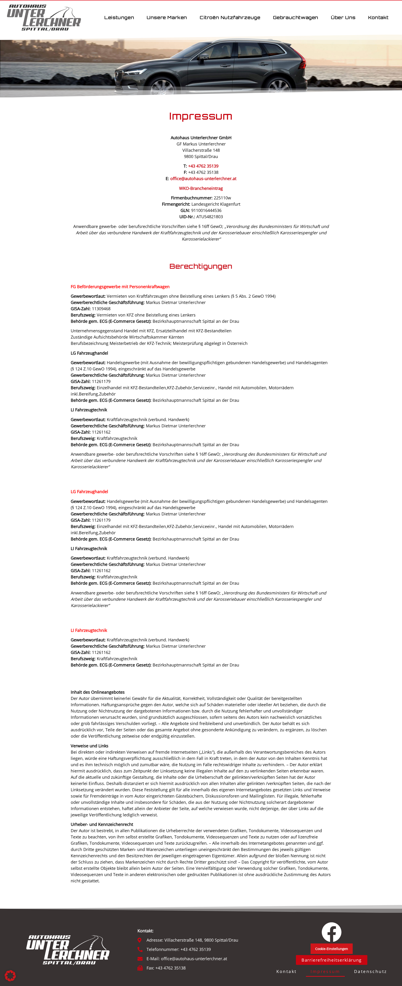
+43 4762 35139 (203, 166)
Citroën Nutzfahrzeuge (230, 17)
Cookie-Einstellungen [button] (331, 948)
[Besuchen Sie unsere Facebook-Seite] (332, 932)
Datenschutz (370, 971)
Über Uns (343, 17)
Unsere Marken (167, 17)
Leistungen (119, 17)
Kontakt (378, 17)
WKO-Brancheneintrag (201, 188)
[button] (10, 976)
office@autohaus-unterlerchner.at (203, 178)
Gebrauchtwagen (295, 17)
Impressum (325, 971)
